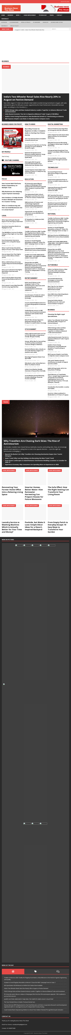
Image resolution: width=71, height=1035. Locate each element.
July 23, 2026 (52, 305)
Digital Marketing (55, 124)
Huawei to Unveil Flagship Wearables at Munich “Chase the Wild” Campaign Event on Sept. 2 (35, 242)
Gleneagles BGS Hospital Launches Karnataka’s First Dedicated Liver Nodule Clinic (34, 163)
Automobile (53, 265)
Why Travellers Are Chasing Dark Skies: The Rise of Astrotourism (32, 442)
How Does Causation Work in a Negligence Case (11, 227)
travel (52, 15)
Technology (53, 167)
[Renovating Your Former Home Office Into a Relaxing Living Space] (12, 477)
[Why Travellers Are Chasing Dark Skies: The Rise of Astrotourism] (35, 436)
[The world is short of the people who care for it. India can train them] (43, 613)
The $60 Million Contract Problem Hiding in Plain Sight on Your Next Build (12, 234)
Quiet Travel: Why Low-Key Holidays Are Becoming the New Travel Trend (29, 458)
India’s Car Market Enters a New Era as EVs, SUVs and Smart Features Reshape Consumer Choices (57, 271)
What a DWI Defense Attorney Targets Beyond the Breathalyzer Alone (12, 263)
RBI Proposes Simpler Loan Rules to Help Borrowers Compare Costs (27, 119)
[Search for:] (60, 29)
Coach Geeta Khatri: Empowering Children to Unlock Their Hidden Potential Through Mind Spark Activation (33, 1010)
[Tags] (35, 971)
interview (4, 22)
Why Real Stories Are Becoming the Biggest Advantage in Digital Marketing (58, 144)
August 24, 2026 (53, 132)
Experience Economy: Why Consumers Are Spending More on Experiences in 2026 (32, 464)
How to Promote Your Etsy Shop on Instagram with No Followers (58, 129)
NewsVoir (45, 22)
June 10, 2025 (29, 380)
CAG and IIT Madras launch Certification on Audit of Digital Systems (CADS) (58, 362)
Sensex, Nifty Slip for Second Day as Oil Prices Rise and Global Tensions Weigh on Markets (35, 342)
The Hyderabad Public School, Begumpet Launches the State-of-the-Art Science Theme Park (34, 196)
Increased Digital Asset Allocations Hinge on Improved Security (57, 173)
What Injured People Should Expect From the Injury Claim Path (12, 220)
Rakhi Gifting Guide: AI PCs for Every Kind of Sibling (57, 369)
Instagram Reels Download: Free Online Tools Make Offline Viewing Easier (58, 152)
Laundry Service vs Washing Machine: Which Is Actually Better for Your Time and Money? (12, 527)
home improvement (30, 15)
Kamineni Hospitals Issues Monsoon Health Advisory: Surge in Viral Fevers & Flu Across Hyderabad (35, 155)
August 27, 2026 (30, 142)
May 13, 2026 (29, 338)
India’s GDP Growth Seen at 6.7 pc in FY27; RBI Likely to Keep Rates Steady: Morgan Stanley (35, 335)
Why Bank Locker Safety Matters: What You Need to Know (35, 364)
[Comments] (58, 971)
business (10, 15)
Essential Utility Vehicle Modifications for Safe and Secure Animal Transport (56, 302)
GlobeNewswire (14, 22)
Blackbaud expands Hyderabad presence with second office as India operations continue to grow (57, 205)
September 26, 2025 (31, 360)
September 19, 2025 (31, 373)
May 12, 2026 (29, 346)
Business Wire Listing (57, 22)
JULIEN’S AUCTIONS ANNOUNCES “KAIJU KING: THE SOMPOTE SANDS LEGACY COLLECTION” (35, 256)
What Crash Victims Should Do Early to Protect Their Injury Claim (12, 248)
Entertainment (31, 278)
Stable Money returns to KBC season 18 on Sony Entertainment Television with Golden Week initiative (35, 313)
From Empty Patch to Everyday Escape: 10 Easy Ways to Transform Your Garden (58, 527)
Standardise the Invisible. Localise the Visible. (58, 387)
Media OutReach (25, 22)
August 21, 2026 (53, 140)
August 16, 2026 (53, 291)
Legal (4, 216)
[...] (26, 107)
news (17, 15)
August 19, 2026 (7, 229)
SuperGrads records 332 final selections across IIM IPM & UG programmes (34, 213)
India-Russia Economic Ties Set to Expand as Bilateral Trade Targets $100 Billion (32, 114)
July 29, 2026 (52, 297)
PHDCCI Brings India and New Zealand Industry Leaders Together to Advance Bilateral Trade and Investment (36, 111)
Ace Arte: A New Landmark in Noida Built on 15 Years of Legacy (58, 394)
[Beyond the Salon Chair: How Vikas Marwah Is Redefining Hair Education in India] (35, 613)
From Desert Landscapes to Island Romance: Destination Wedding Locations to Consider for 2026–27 (36, 461)
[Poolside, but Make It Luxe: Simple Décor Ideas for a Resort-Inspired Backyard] (35, 512)
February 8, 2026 (30, 354)
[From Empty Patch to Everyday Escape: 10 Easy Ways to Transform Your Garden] (58, 512)
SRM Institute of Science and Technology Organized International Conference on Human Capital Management (34, 204)
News (27, 227)
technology (43, 15)
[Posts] (13, 971)
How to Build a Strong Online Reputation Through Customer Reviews (57, 159)
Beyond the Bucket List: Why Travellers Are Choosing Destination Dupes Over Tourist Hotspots (33, 455)
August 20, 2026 (53, 147)
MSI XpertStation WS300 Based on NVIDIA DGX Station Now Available (35, 249)
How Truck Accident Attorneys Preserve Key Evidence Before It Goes (11, 279)
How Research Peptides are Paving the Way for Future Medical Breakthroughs (35, 146)
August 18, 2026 (7, 245)
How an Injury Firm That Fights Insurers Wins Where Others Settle (11, 255)
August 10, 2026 (7, 282)
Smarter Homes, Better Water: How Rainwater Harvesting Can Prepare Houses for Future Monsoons (34, 493)
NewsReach (5, 19)
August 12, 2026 (7, 259)
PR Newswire (36, 22)
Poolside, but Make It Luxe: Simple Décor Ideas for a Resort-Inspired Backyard (35, 526)
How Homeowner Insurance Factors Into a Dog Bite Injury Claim (11, 241)
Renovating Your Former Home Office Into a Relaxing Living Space (12, 491)
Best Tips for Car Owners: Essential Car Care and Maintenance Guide (56, 288)
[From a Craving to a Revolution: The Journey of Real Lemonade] (51, 613)
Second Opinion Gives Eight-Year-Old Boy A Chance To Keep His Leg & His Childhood (35, 171)
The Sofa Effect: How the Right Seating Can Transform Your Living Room (58, 491)
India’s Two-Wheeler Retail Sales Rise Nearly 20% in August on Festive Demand (32, 98)
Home (3, 15)
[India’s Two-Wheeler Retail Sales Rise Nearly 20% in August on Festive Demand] (35, 92)
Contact (59, 15)
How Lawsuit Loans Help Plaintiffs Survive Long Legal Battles (12, 286)
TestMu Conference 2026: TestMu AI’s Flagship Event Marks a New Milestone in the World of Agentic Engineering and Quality (35, 234)
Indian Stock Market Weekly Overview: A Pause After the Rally (35, 370)
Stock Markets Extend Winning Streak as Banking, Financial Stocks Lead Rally (34, 377)
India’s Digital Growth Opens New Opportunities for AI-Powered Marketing (58, 136)
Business (5, 61)
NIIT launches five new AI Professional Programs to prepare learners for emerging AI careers (58, 196)
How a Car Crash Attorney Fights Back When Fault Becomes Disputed (12, 271)
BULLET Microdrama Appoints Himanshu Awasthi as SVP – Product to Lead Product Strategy (35, 321)
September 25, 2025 (31, 366)
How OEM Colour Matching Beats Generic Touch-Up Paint (58, 295)
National (52, 214)
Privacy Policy (14, 26)
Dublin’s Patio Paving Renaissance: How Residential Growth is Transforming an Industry (34, 116)
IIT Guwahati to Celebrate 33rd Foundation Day (34, 220)
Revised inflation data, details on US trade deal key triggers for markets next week (35, 350)
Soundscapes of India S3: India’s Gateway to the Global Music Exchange (35, 296)
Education (29, 179)
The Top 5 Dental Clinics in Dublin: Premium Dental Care (35, 139)
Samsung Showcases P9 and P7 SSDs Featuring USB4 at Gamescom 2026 (57, 189)
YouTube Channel (12, 160)
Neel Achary (5, 156)
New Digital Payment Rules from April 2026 (35, 357)
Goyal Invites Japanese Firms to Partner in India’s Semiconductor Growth (58, 181)
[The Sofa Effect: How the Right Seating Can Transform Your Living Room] (58, 477)
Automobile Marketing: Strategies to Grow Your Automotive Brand (55, 280)
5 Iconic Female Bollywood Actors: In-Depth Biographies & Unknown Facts (35, 304)
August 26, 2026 (7, 223)
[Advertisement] (35, 46)
